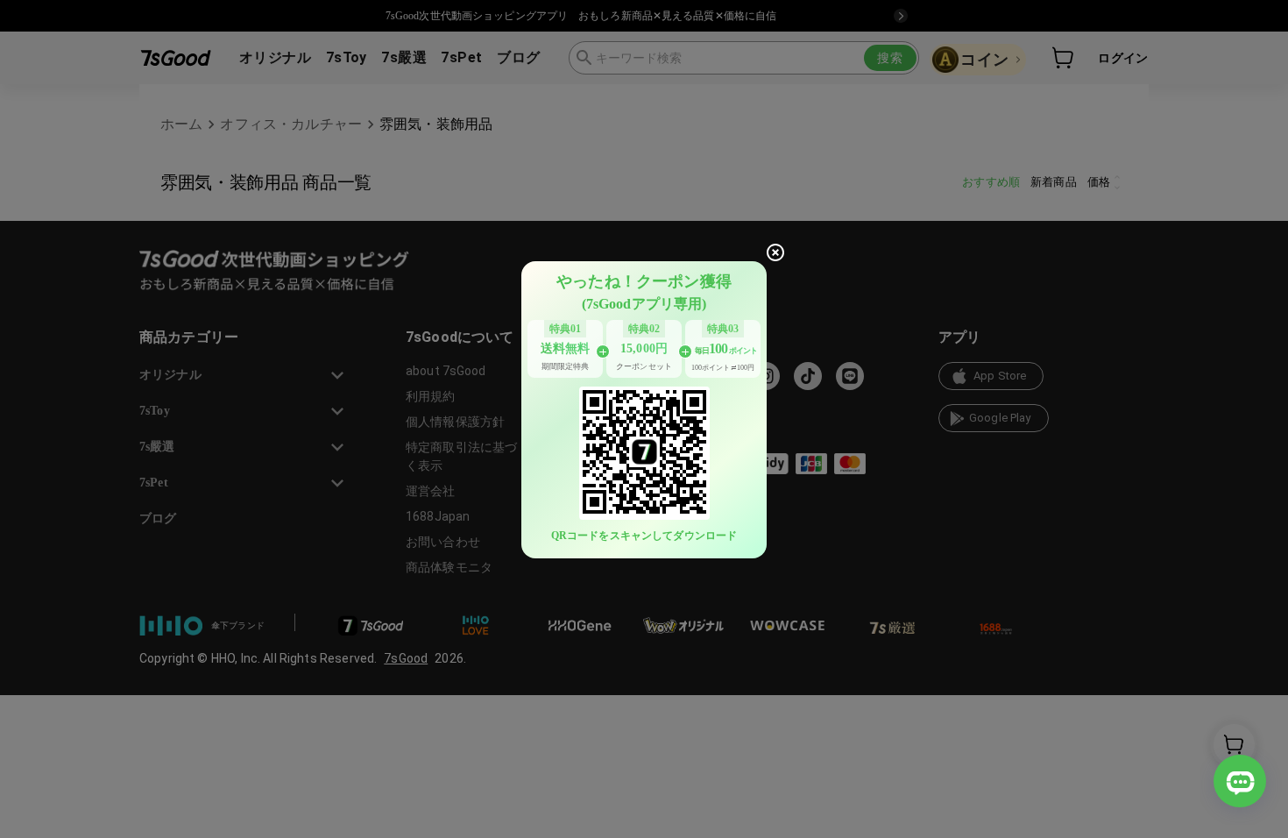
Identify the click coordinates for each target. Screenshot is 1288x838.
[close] (775, 252)
